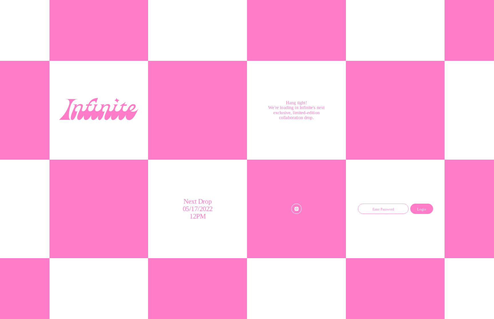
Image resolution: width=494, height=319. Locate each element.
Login (421, 209)
